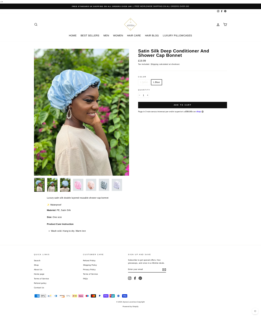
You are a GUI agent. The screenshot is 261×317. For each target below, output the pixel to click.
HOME (73, 35)
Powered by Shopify (130, 306)
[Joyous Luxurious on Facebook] (135, 278)
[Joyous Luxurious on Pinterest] (140, 278)
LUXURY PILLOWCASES (177, 35)
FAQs (85, 279)
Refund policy (40, 283)
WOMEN (118, 35)
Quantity (144, 90)
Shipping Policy (90, 265)
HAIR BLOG (152, 35)
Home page (39, 274)
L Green (144, 82)
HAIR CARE (134, 35)
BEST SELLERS (90, 35)
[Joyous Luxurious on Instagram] (129, 278)
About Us (38, 270)
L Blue (156, 82)
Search (37, 261)
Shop (36, 265)
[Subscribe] (164, 269)
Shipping (155, 64)
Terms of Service (41, 279)
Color (142, 77)
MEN (106, 35)
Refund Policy (89, 261)
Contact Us (39, 288)
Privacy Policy (89, 270)
